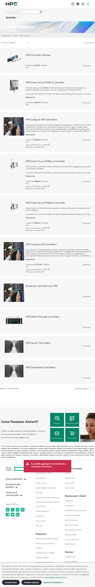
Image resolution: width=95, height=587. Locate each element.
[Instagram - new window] (17, 510)
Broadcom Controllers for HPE (42, 285)
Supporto (41, 533)
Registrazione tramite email (75, 510)
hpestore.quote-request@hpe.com (15, 437)
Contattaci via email (57, 438)
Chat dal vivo (57, 423)
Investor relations (42, 511)
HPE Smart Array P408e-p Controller (45, 202)
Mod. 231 (39, 526)
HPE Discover (70, 478)
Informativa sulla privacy (55, 577)
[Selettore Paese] (77, 4)
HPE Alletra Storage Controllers (42, 316)
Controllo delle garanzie (45, 562)
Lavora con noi (41, 483)
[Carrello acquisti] (72, 4)
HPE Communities (72, 525)
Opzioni (15, 35)
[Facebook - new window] (8, 514)
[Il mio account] (83, 4)
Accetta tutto (11, 582)
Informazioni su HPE (43, 473)
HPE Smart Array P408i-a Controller (45, 82)
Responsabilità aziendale (45, 488)
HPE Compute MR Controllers (41, 119)
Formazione (69, 506)
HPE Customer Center (73, 530)
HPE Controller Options (38, 54)
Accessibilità (41, 478)
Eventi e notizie (73, 468)
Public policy (41, 521)
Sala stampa (69, 488)
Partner (69, 552)
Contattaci (69, 501)
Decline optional (31, 582)
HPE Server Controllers (38, 342)
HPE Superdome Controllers (40, 367)
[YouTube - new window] (12, 514)
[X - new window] (12, 510)
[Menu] (88, 4)
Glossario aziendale (72, 515)
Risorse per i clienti (75, 495)
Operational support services (47, 539)
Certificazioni (70, 557)
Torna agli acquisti (6, 35)
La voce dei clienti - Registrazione (72, 542)
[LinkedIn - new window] (8, 510)
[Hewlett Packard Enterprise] (11, 4)
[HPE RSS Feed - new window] (17, 514)
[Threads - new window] (22, 510)
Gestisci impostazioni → (53, 582)
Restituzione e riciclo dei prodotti (45, 545)
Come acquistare (72, 438)
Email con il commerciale (12, 493)
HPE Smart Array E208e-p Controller (45, 161)
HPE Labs (39, 493)
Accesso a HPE (70, 535)
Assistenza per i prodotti (72, 423)
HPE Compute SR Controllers (41, 244)
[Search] (41, 12)
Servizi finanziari (71, 520)
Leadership (40, 516)
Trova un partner (71, 562)
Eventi (67, 473)
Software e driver (42, 558)
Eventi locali (69, 483)
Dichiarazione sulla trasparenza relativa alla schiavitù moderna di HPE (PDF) (48, 502)
